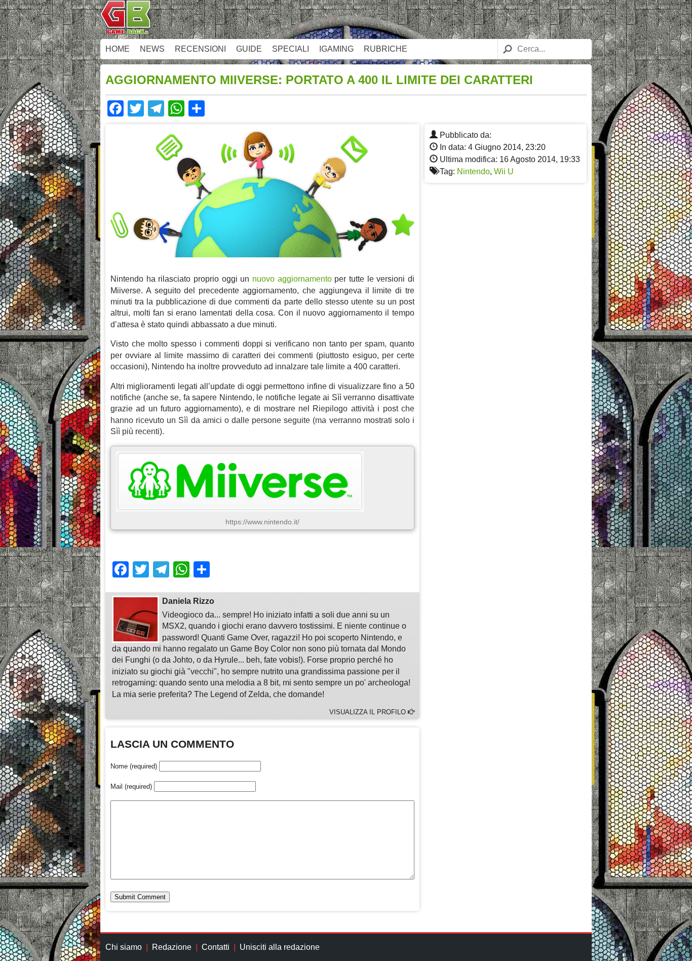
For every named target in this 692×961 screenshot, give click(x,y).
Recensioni (200, 49)
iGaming (336, 49)
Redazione (171, 947)
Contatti (215, 947)
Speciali (290, 49)
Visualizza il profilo (368, 712)
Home (117, 49)
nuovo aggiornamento (292, 279)
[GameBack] (125, 31)
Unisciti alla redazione (280, 947)
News (152, 49)
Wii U (504, 171)
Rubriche (385, 49)
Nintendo (473, 171)
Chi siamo (123, 947)
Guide (249, 49)
